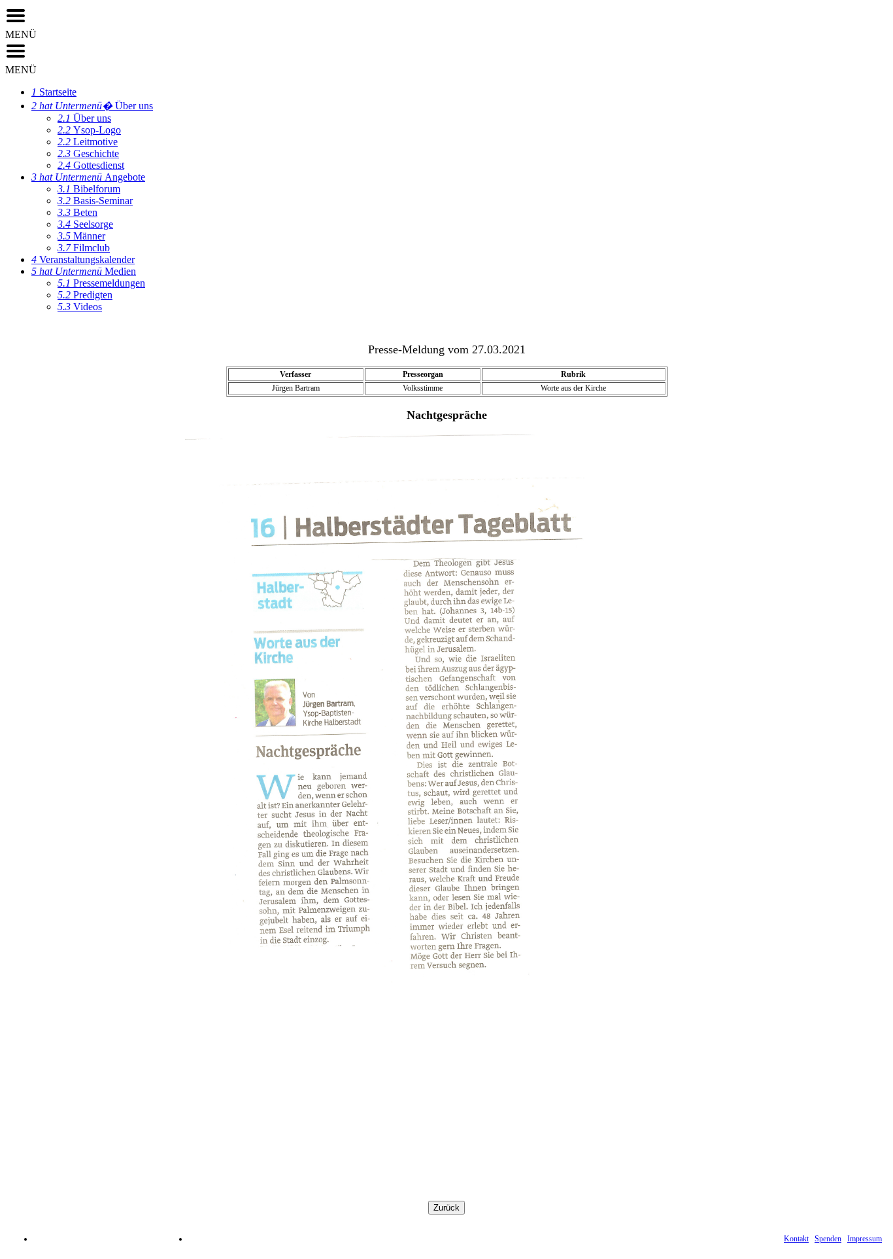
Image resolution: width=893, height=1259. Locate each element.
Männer (81, 235)
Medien (83, 271)
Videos (80, 306)
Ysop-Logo (89, 129)
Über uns (92, 105)
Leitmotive (88, 141)
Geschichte (88, 153)
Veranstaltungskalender (83, 259)
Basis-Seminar (95, 200)
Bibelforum (89, 188)
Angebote (88, 177)
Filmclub (84, 247)
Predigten (85, 294)
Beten (77, 212)
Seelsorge (85, 224)
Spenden (828, 1238)
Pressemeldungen (101, 283)
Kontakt (796, 1238)
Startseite (53, 92)
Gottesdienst (91, 165)
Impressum (864, 1238)
